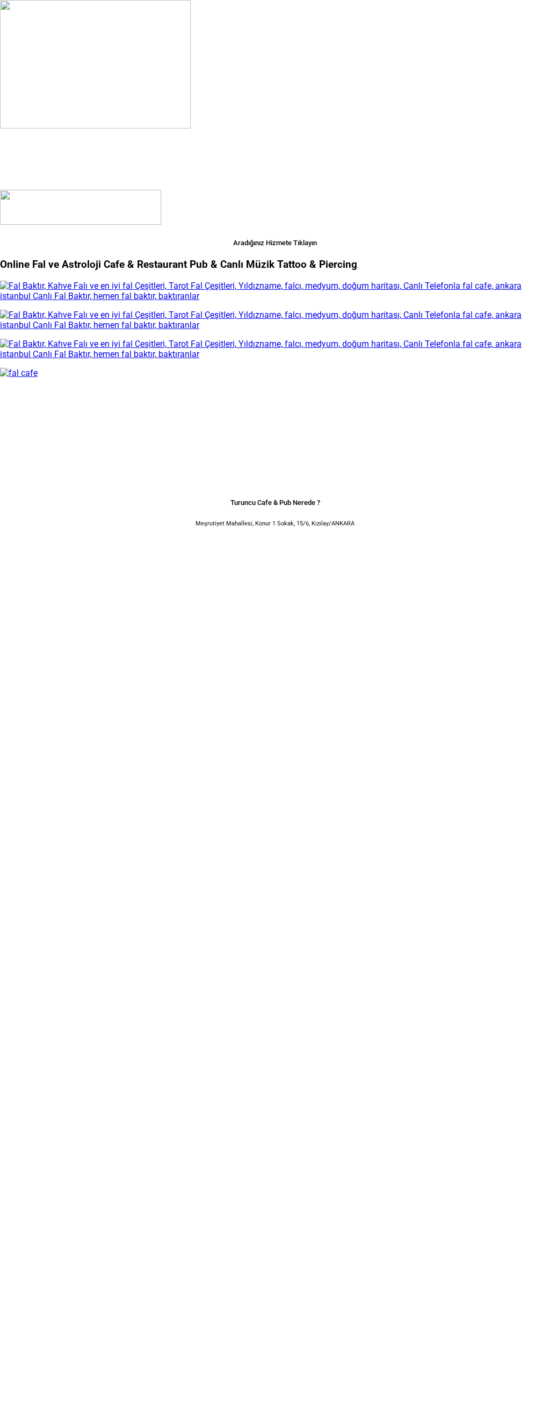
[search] (4, 1400)
